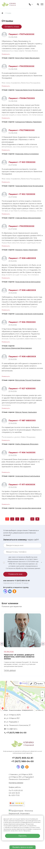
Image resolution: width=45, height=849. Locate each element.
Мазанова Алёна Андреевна (27, 154)
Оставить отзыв (12, 27)
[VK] (10, 591)
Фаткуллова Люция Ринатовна (27, 380)
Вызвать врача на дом (22, 847)
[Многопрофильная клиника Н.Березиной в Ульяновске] (9, 4)
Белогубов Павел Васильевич (27, 58)
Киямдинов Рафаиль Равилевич (28, 122)
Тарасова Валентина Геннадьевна (29, 90)
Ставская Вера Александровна (28, 218)
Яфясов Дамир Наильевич (26, 412)
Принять (22, 836)
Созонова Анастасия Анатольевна (29, 314)
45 (32, 519)
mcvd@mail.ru (11, 729)
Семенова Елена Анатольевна (27, 476)
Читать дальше (10, 670)
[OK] (14, 591)
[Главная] (2, 13)
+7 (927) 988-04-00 (16, 732)
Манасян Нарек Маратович (26, 250)
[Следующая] (37, 518)
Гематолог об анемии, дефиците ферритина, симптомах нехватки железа (19, 657)
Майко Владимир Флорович (26, 444)
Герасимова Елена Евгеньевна (27, 282)
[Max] (5, 591)
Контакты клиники (16, 783)
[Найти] (38, 4)
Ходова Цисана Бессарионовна (28, 508)
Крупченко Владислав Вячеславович (17, 348)
